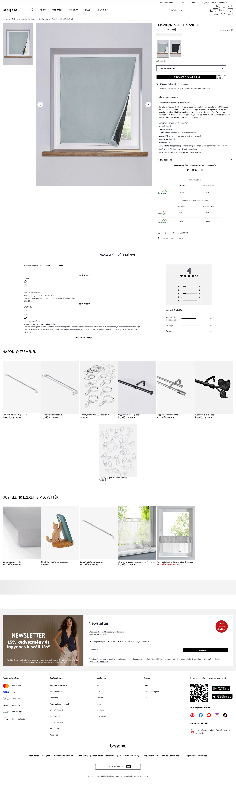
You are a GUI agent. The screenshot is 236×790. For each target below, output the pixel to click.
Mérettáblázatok (56, 710)
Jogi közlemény (151, 756)
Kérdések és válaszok (58, 685)
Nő (98, 685)
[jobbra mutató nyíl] (148, 104)
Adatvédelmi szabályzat (39, 756)
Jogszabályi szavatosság (196, 756)
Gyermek (100, 697)
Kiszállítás (54, 697)
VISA (13, 692)
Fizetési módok (56, 691)
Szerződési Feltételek (63, 756)
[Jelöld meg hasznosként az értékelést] (25, 282)
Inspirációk (101, 710)
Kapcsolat (54, 735)
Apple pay (16, 705)
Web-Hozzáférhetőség (129, 756)
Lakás (99, 704)
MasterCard (16, 685)
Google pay (16, 698)
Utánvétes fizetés (19, 719)
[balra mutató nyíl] (40, 104)
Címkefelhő (101, 716)
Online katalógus (57, 722)
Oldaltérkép (83, 756)
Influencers (54, 728)
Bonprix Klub (55, 716)
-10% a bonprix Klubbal (167, 2)
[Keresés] (204, 10)
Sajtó (146, 697)
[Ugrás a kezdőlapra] (16, 9)
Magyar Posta (17, 711)
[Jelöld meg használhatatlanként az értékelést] (25, 286)
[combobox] (184, 10)
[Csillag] (80, 275)
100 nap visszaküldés (189, 2)
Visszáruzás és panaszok (59, 704)
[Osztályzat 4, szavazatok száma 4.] (225, 30)
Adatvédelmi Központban (104, 756)
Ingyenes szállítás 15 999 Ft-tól (214, 2)
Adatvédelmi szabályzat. (98, 661)
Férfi (98, 691)
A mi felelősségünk (151, 691)
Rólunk (146, 685)
